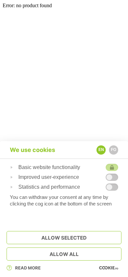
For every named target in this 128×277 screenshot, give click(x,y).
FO (113, 149)
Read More (28, 267)
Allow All (64, 254)
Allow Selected (64, 238)
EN (101, 149)
